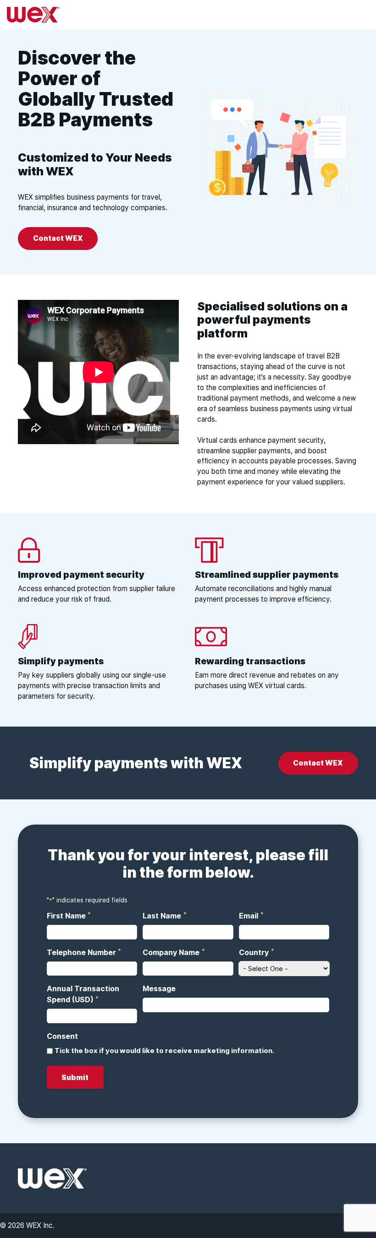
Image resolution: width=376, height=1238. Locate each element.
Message (159, 988)
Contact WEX (58, 238)
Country (254, 951)
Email (249, 915)
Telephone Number (82, 951)
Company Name (171, 951)
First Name (67, 915)
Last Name (162, 915)
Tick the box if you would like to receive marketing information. (164, 1050)
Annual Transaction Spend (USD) (83, 994)
